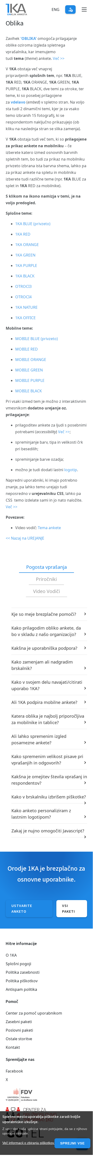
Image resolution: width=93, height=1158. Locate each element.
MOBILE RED (26, 349)
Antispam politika (21, 989)
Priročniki (46, 579)
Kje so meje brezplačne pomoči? (43, 614)
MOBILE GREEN (29, 370)
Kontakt (13, 1047)
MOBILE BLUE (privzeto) (36, 338)
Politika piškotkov (22, 980)
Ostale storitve (19, 1038)
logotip (70, 469)
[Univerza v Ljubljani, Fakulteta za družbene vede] (46, 1095)
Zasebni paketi (19, 1021)
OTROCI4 (23, 296)
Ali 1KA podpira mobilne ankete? (44, 702)
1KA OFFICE (25, 317)
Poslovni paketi (19, 1030)
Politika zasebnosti (22, 972)
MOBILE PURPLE (29, 380)
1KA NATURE (26, 307)
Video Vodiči (46, 591)
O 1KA (11, 955)
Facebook (14, 1071)
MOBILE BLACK (28, 391)
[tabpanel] (46, 722)
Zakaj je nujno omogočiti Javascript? (47, 831)
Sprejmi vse (72, 1143)
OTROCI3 (23, 286)
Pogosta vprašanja (46, 567)
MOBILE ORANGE (30, 359)
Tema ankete (49, 527)
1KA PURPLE (26, 265)
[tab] (46, 567)
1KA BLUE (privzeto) (32, 223)
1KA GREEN (25, 255)
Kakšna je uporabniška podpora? (44, 648)
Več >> (58, 58)
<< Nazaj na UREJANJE (25, 538)
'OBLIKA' (28, 38)
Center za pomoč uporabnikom (34, 1013)
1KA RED (22, 234)
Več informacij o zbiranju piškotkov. (28, 1143)
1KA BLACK (24, 276)
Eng (55, 9)
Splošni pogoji (18, 963)
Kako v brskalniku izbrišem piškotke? (48, 797)
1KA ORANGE (27, 244)
